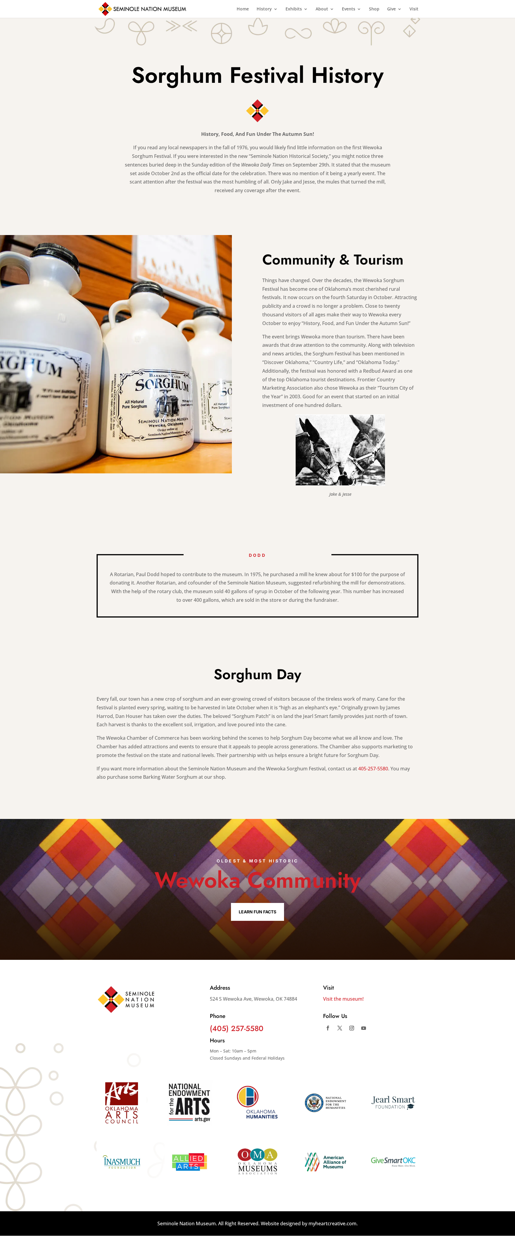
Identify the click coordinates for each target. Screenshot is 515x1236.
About (322, 9)
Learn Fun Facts (257, 911)
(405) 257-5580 (236, 1028)
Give (391, 9)
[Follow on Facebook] (328, 1028)
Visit (413, 9)
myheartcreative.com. (333, 1223)
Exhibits (294, 9)
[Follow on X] (340, 1028)
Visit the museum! (343, 999)
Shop (374, 9)
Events (348, 9)
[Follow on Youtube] (363, 1028)
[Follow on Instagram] (351, 1028)
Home (243, 9)
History (264, 9)
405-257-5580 (373, 768)
